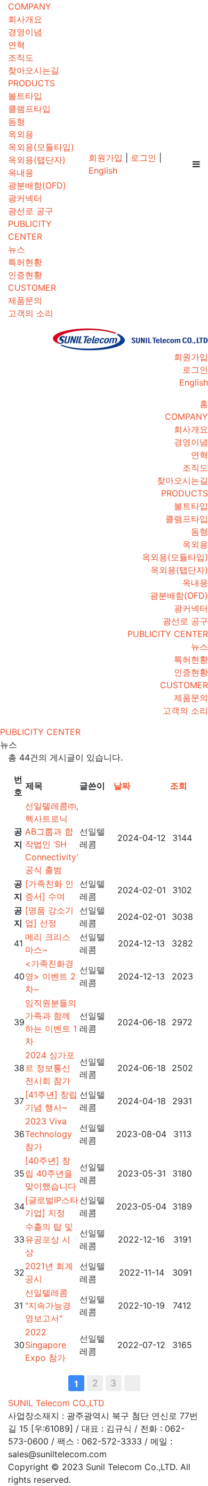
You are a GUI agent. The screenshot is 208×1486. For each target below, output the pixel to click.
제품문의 (25, 300)
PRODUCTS (31, 83)
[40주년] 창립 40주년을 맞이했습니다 (50, 1173)
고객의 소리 (30, 313)
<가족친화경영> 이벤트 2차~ (50, 976)
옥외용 (21, 134)
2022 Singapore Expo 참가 (45, 1345)
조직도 (21, 57)
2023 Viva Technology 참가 (48, 1134)
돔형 (16, 121)
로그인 (143, 157)
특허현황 (25, 262)
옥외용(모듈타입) (41, 147)
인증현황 (25, 275)
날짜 (122, 785)
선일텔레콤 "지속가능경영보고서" (48, 1305)
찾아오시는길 (33, 70)
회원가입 (106, 157)
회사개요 (25, 19)
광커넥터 (25, 198)
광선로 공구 (30, 211)
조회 (178, 785)
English (103, 170)
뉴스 (16, 249)
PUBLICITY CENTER (167, 633)
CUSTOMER (32, 287)
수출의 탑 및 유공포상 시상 (49, 1239)
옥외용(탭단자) (37, 159)
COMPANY (29, 6)
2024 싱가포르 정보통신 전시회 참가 (50, 1068)
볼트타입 (25, 96)
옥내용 (21, 172)
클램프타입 (29, 108)
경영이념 (25, 32)
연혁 (16, 44)
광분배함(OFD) (37, 185)
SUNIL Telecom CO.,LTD (56, 1403)
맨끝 (132, 1383)
